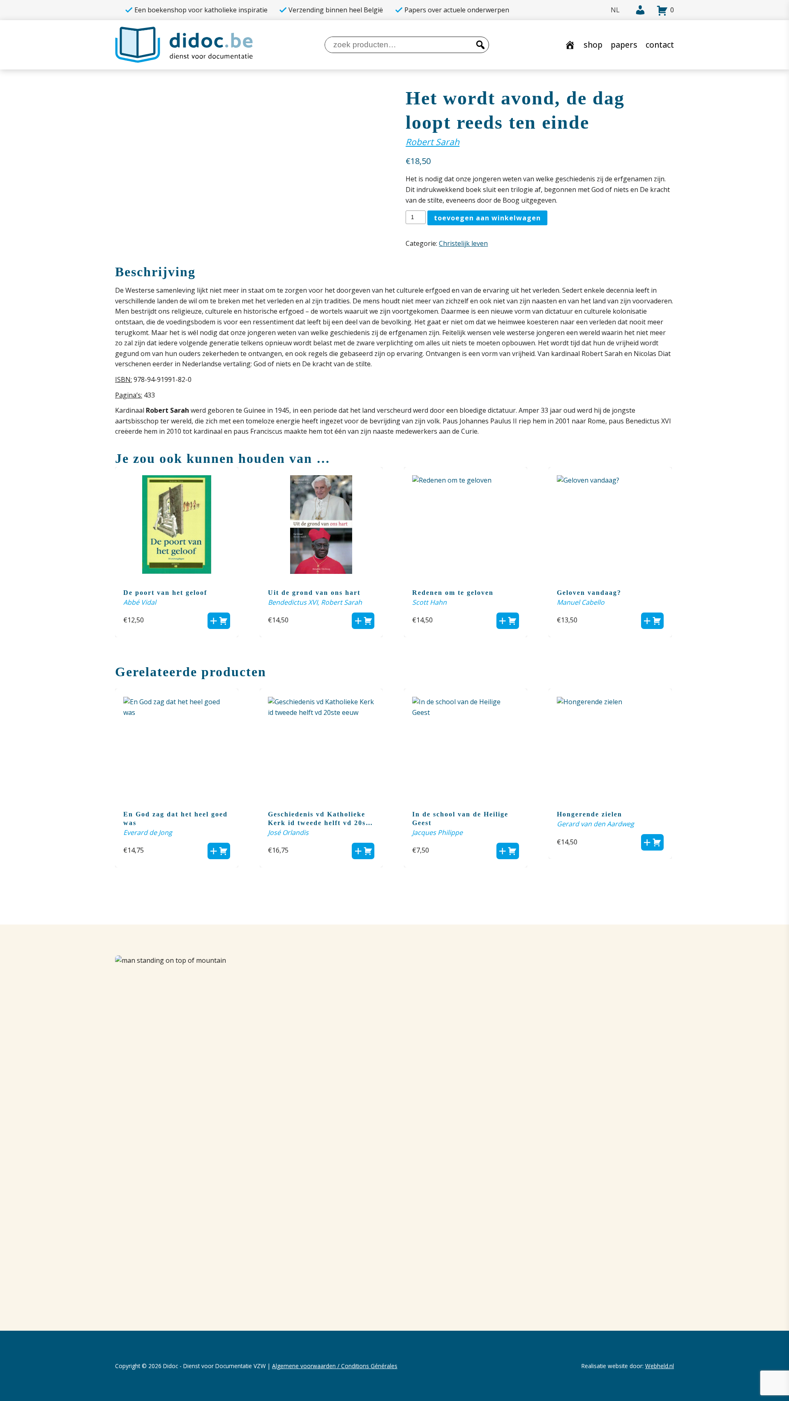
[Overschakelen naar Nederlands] (615, 10)
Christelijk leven (463, 243)
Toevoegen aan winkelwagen (487, 217)
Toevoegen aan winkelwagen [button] (219, 621)
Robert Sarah (432, 142)
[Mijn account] (636, 10)
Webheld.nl (659, 1366)
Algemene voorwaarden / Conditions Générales (334, 1366)
